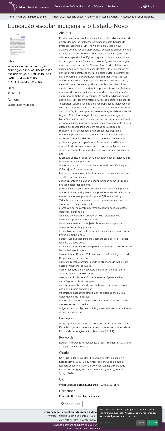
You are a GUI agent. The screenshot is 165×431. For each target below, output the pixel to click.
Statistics (112, 6)
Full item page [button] (72, 404)
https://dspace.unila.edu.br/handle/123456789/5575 (89, 385)
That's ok (152, 422)
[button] (145, 7)
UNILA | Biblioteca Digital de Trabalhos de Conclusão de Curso (34, 17)
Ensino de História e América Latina (103, 17)
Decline (141, 422)
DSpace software (63, 425)
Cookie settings (73, 428)
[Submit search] (140, 7)
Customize (105, 422)
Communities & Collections (69, 6)
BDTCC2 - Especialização (69, 17)
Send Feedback (92, 428)
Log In (151, 6)
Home (11, 17)
